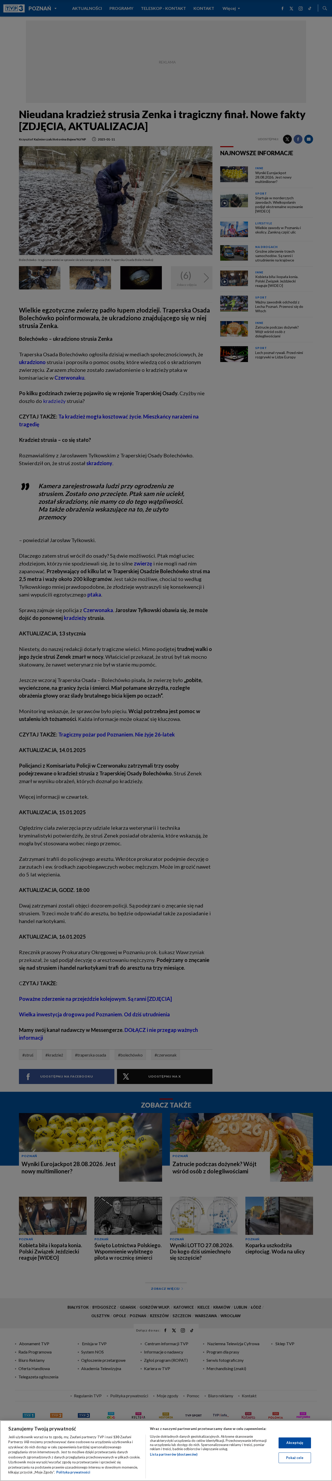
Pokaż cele (294, 1457)
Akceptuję (294, 1443)
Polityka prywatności (73, 1472)
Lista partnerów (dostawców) (173, 1454)
